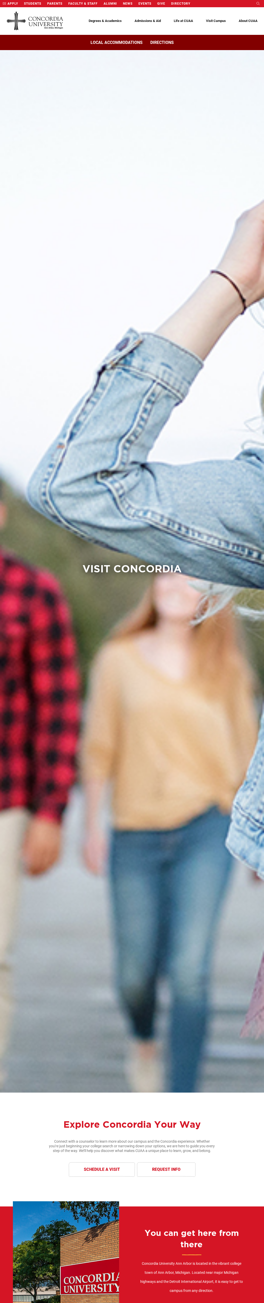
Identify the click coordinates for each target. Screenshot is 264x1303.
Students (32, 3)
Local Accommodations (116, 42)
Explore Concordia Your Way (132, 1124)
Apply (12, 3)
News (128, 3)
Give (161, 3)
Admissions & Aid (148, 21)
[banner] (132, 571)
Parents (54, 3)
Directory (180, 3)
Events (144, 3)
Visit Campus (216, 21)
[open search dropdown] (258, 3)
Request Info (166, 1169)
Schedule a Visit (102, 1169)
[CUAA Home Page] (34, 21)
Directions (162, 42)
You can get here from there (192, 1238)
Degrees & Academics (105, 21)
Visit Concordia (132, 568)
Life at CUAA (183, 21)
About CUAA (248, 21)
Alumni (110, 3)
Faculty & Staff (83, 3)
